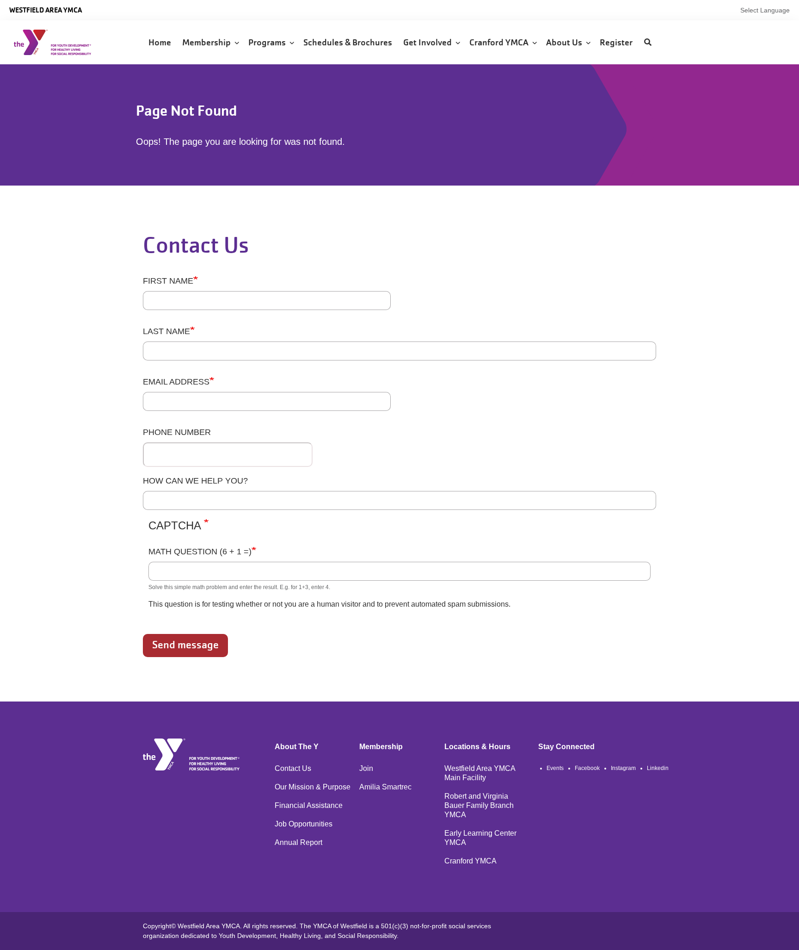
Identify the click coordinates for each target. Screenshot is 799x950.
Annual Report (298, 842)
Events (555, 768)
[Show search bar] (647, 43)
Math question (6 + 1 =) (200, 551)
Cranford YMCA (500, 42)
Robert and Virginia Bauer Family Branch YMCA (479, 805)
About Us (566, 42)
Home (160, 42)
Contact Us (293, 768)
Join (366, 768)
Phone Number (177, 432)
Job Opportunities (303, 824)
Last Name (166, 331)
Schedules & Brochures (348, 42)
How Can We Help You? (195, 480)
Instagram (623, 768)
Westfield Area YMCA (45, 10)
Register (617, 42)
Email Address (176, 381)
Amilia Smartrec (385, 787)
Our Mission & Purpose (312, 787)
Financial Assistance (309, 805)
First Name (168, 281)
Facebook (587, 768)
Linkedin (658, 768)
